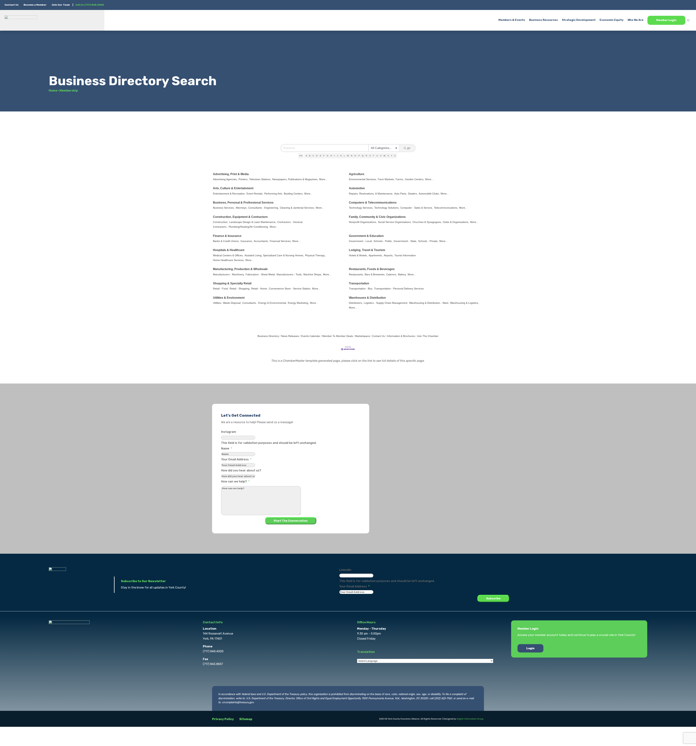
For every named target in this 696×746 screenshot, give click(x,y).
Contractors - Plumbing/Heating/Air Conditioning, (241, 226)
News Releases (290, 336)
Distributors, (356, 303)
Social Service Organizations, (394, 222)
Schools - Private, (428, 241)
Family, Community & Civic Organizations (377, 216)
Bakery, (402, 274)
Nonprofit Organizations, (363, 222)
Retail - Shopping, (240, 288)
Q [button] (363, 156)
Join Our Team (60, 4)
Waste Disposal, (232, 303)
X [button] (388, 156)
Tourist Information (405, 255)
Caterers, (391, 274)
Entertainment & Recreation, (229, 193)
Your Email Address (236, 459)
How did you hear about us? (241, 470)
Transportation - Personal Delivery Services (399, 288)
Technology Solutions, (386, 207)
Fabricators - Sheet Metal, (261, 274)
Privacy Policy (223, 719)
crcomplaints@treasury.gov (238, 702)
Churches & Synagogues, (427, 222)
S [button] (370, 156)
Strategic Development (579, 20)
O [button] (355, 156)
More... (323, 179)
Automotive (357, 188)
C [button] (313, 156)
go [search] (408, 148)
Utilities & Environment (229, 297)
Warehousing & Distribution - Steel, (429, 303)
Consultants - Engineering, (263, 207)
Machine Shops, (312, 274)
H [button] (331, 156)
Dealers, (413, 193)
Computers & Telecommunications (373, 202)
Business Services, (224, 207)
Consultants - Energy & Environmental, (264, 303)
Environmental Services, (363, 179)
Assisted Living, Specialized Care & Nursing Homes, (274, 255)
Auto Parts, (400, 193)
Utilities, (217, 303)
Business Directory (268, 336)
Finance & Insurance (227, 235)
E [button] (320, 156)
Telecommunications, (446, 207)
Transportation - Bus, (361, 288)
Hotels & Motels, (358, 255)
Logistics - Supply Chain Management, (386, 303)
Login (530, 648)
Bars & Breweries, (375, 274)
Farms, (400, 179)
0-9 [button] (300, 156)
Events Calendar (310, 336)
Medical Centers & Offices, (228, 255)
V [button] (380, 156)
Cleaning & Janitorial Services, (297, 207)
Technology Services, (361, 207)
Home (53, 90)
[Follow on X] (667, 5)
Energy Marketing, (298, 303)
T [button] (373, 156)
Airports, (388, 255)
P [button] (359, 156)
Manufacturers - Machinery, (229, 274)
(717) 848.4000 (213, 651)
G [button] (327, 156)
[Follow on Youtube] (688, 5)
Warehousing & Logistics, (464, 303)
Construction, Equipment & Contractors (240, 216)
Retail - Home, (259, 288)
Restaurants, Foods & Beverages (372, 269)
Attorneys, (241, 207)
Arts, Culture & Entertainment (233, 188)
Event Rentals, (254, 193)
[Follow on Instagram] (674, 5)
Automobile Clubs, (429, 193)
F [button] (324, 156)
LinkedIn (345, 570)
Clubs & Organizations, (456, 222)
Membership (68, 90)
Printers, (243, 179)
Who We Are (635, 20)
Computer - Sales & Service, (416, 207)
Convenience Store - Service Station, (290, 288)
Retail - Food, (221, 288)
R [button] (366, 156)
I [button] (334, 156)
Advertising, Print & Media (231, 174)
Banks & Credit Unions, (226, 241)
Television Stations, (260, 179)
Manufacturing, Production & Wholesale (240, 269)
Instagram (228, 432)
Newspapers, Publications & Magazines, (295, 179)
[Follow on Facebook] (659, 5)
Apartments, (376, 255)
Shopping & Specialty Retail (232, 283)
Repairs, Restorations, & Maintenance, (371, 193)
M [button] (348, 156)
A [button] (306, 156)
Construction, (220, 222)
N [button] (351, 156)
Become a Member (35, 4)
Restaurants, (356, 274)
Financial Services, (280, 241)
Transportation (359, 283)
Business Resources (543, 20)
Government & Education (366, 235)
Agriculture (356, 174)
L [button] (344, 156)
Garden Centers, (414, 179)
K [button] (341, 156)
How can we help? (235, 481)
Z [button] (395, 156)
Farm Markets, (386, 179)
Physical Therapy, (315, 255)
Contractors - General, (290, 222)
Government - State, (405, 241)
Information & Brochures (401, 336)
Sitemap (245, 719)
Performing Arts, (273, 193)
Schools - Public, (383, 241)
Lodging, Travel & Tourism (367, 250)
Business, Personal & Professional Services (243, 202)
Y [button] (391, 156)
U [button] (377, 156)
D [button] (317, 156)
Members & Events (511, 20)
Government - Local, (360, 241)
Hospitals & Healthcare (229, 250)
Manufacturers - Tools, (289, 274)
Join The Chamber (427, 336)
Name (226, 448)
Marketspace (362, 336)
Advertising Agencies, (225, 179)
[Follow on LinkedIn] (681, 5)
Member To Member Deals (337, 336)
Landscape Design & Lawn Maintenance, (252, 222)
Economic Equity (612, 20)
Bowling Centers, (293, 193)
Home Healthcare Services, (228, 260)
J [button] (337, 156)
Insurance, (247, 241)
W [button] (384, 156)
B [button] (309, 156)
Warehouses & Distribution (367, 297)
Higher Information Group (470, 719)
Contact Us (12, 4)
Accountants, (261, 241)
